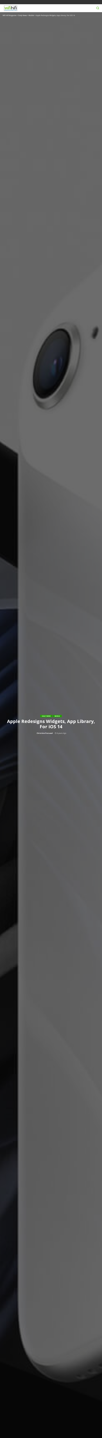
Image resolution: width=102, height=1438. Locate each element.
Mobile (57, 716)
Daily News (46, 716)
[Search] (97, 8)
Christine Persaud (45, 733)
